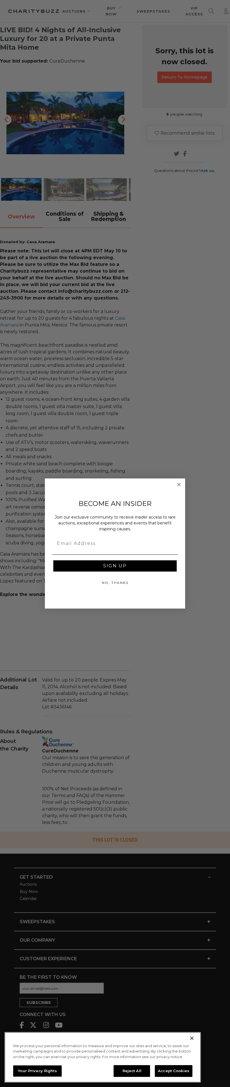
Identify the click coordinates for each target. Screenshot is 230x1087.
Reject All (132, 1070)
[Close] (192, 1038)
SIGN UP (115, 565)
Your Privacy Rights (37, 1070)
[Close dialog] (179, 484)
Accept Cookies (173, 1070)
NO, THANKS (115, 583)
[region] (102, 1057)
